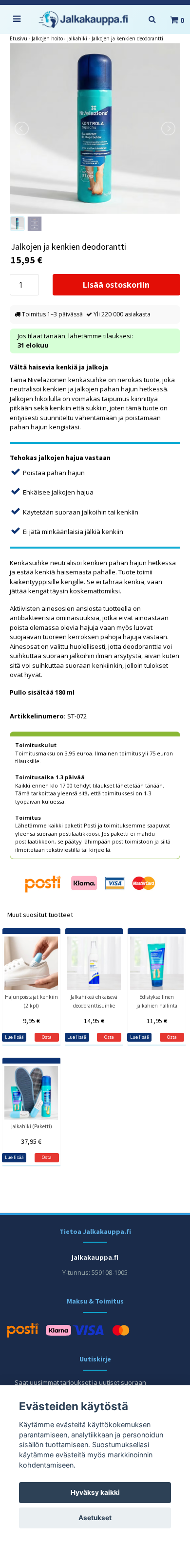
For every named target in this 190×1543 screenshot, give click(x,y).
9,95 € (31, 1020)
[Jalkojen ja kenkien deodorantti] (95, 128)
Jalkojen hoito (47, 38)
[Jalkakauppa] (83, 19)
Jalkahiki (77, 38)
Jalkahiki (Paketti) (31, 1126)
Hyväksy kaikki (95, 1492)
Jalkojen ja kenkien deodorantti (127, 38)
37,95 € (31, 1141)
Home (18, 38)
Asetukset (95, 1518)
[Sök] (152, 19)
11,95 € (157, 1020)
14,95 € (94, 1020)
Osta (47, 1157)
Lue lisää (14, 1037)
